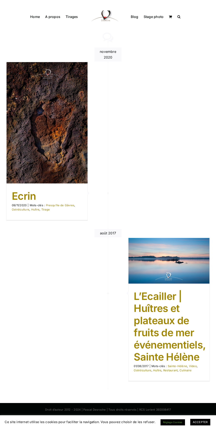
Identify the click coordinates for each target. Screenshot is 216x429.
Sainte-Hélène (177, 366)
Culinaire (186, 370)
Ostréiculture (20, 209)
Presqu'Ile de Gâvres (60, 205)
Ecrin (24, 196)
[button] (179, 16)
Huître (35, 209)
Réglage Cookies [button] (172, 422)
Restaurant (170, 370)
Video (193, 366)
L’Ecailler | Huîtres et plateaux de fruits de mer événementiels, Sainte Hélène (169, 326)
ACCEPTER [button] (200, 422)
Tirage (45, 209)
